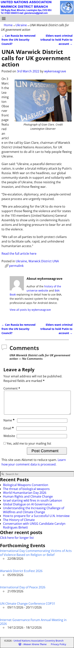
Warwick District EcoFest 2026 (21, 571)
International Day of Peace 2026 (22, 587)
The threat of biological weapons (26, 489)
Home (8, 25)
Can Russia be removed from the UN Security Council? (18, 40)
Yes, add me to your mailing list (28, 443)
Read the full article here (19, 253)
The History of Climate (19, 520)
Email (8, 428)
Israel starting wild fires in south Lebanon (32, 500)
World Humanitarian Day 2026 (24, 493)
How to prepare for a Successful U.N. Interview (36, 516)
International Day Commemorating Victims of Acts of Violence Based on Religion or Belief (36, 553)
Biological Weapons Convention (25, 485)
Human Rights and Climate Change (28, 496)
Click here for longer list (17, 538)
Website (9, 436)
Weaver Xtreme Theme (34, 644)
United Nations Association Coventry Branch (38, 640)
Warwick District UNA (43, 261)
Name (9, 420)
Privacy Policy (58, 644)
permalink (16, 266)
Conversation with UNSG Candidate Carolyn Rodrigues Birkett (34, 525)
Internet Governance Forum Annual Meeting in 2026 (33, 622)
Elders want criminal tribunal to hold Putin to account (56, 40)
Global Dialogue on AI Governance (27, 504)
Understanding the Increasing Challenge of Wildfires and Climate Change (33, 510)
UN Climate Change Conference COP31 (27, 603)
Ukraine (21, 25)
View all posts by (30, 309)
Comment (11, 388)
